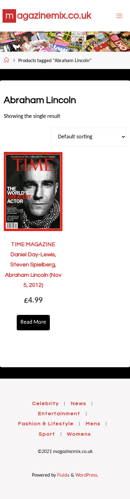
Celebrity (45, 403)
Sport (47, 434)
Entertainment (59, 413)
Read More (33, 322)
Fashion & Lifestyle (46, 423)
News (78, 403)
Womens (79, 434)
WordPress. (86, 475)
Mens (93, 423)
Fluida (62, 475)
